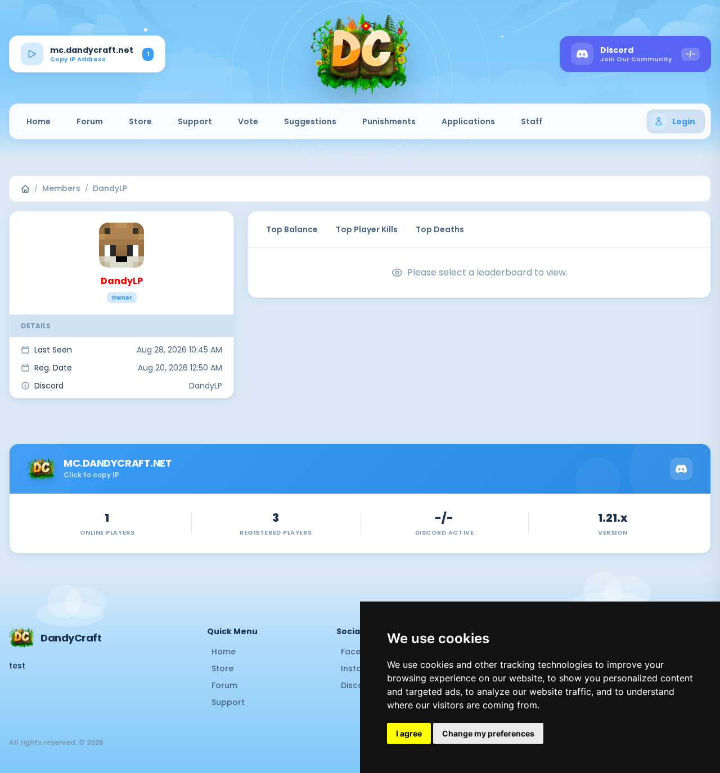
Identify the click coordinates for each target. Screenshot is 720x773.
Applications (468, 121)
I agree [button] (409, 733)
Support (195, 121)
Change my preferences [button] (488, 733)
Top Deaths (440, 229)
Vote (248, 121)
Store (140, 121)
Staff (531, 121)
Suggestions (310, 121)
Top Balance (292, 229)
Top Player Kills (367, 229)
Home (38, 121)
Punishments (389, 121)
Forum (89, 121)
